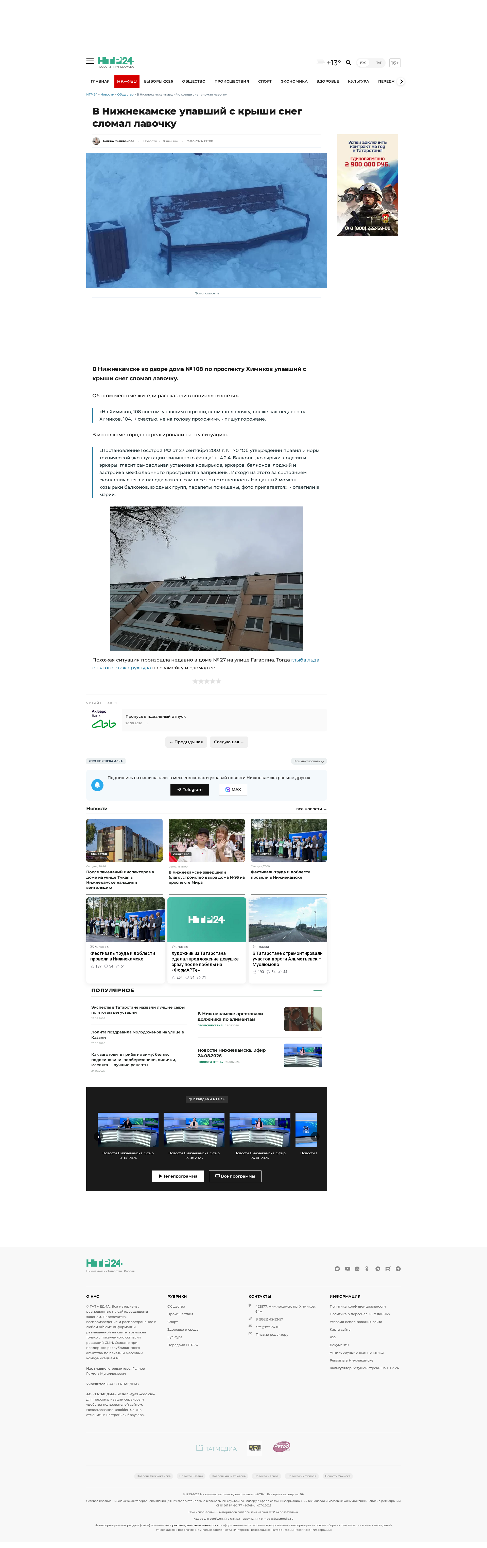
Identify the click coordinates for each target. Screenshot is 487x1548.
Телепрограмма (180, 1176)
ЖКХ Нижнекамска (106, 761)
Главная (100, 81)
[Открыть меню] (90, 61)
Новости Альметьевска (229, 1476)
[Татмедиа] (216, 1449)
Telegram (193, 789)
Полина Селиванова (117, 141)
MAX (236, 789)
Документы (339, 1345)
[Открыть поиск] (348, 63)
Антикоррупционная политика (357, 1352)
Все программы (237, 1176)
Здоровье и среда (183, 1329)
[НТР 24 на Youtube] (347, 1268)
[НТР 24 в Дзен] (398, 1268)
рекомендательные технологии (195, 1525)
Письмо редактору (272, 1334)
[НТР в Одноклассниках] (367, 1268)
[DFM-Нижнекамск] (254, 1449)
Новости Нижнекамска (153, 1476)
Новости (107, 94)
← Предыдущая (186, 742)
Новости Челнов (266, 1476)
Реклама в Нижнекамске (351, 1360)
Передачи (389, 81)
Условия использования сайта (356, 1322)
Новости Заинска (337, 1476)
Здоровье (328, 81)
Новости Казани (191, 1476)
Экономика (294, 81)
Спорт (265, 81)
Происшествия (232, 81)
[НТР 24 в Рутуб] (388, 1268)
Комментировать (307, 761)
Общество (193, 81)
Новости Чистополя (301, 1476)
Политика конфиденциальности (358, 1306)
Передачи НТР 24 (182, 1345)
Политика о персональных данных (360, 1314)
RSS (333, 1337)
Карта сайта (340, 1329)
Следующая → (229, 742)
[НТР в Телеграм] (377, 1268)
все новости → (311, 809)
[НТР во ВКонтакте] (357, 1268)
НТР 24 (91, 94)
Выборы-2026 (158, 81)
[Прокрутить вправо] (401, 81)
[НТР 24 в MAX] (337, 1268)
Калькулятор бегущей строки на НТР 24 (364, 1368)
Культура (358, 81)
